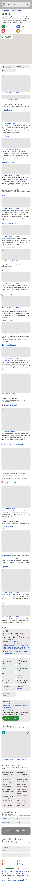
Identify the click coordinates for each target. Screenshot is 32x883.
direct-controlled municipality (18, 647)
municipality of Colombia (16, 644)
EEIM (6, 508)
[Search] (29, 4)
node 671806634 (21, 683)
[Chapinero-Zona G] (16, 254)
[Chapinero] (16, 610)
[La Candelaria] (16, 117)
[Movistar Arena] (16, 497)
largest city (15, 648)
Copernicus (4, 761)
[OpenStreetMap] (3, 710)
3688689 (19, 688)
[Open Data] (6, 701)
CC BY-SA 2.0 (14, 393)
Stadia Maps (6, 759)
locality (23, 648)
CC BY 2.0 (12, 123)
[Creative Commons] (22, 868)
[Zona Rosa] (16, 143)
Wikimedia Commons (21, 705)
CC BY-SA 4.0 (14, 431)
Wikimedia (8, 99)
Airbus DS (11, 759)
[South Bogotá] (16, 327)
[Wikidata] (9, 710)
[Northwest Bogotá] (16, 352)
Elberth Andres (9, 149)
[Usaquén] (16, 202)
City (9, 631)
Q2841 (4, 695)
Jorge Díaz (7, 393)
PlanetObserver (22, 759)
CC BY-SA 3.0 (15, 92)
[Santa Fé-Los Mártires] (16, 169)
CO (18, 677)
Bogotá (4, 880)
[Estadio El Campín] (16, 419)
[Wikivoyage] (15, 710)
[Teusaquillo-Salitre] (16, 230)
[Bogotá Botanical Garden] (16, 459)
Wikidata (11, 705)
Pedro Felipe (8, 92)
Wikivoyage (8, 707)
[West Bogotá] (16, 277)
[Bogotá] (16, 83)
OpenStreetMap (19, 704)
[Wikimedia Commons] (12, 710)
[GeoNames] (6, 710)
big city (7, 647)
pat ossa (7, 123)
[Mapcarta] (3, 4)
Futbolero (7, 431)
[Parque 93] (16, 301)
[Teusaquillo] (16, 580)
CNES (16, 759)
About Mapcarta (6, 871)
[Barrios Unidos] (16, 541)
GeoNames (5, 705)
